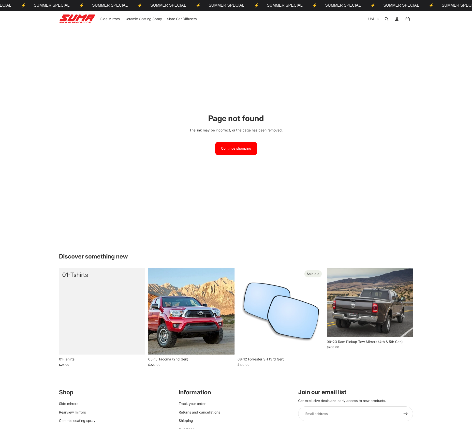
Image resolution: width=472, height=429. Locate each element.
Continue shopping (236, 148)
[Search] (386, 19)
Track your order (192, 404)
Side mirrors (68, 404)
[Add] (137, 347)
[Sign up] (405, 414)
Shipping (186, 420)
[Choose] (226, 347)
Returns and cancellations (199, 412)
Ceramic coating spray (77, 420)
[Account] (396, 19)
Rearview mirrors (72, 412)
